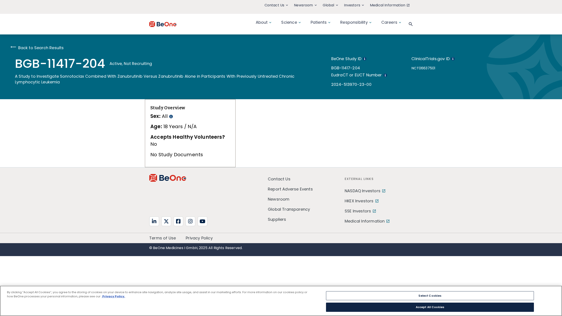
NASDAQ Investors (362, 191)
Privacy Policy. (113, 296)
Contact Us (275, 5)
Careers (389, 22)
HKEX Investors (359, 201)
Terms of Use (162, 238)
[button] (411, 24)
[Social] (154, 221)
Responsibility (354, 22)
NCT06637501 (423, 68)
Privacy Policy (199, 238)
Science (289, 22)
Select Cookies (429, 296)
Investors (352, 5)
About (262, 22)
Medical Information (387, 5)
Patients (319, 22)
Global (328, 5)
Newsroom (303, 5)
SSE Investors (358, 211)
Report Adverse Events (290, 189)
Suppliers (277, 219)
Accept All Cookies (430, 307)
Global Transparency (289, 209)
